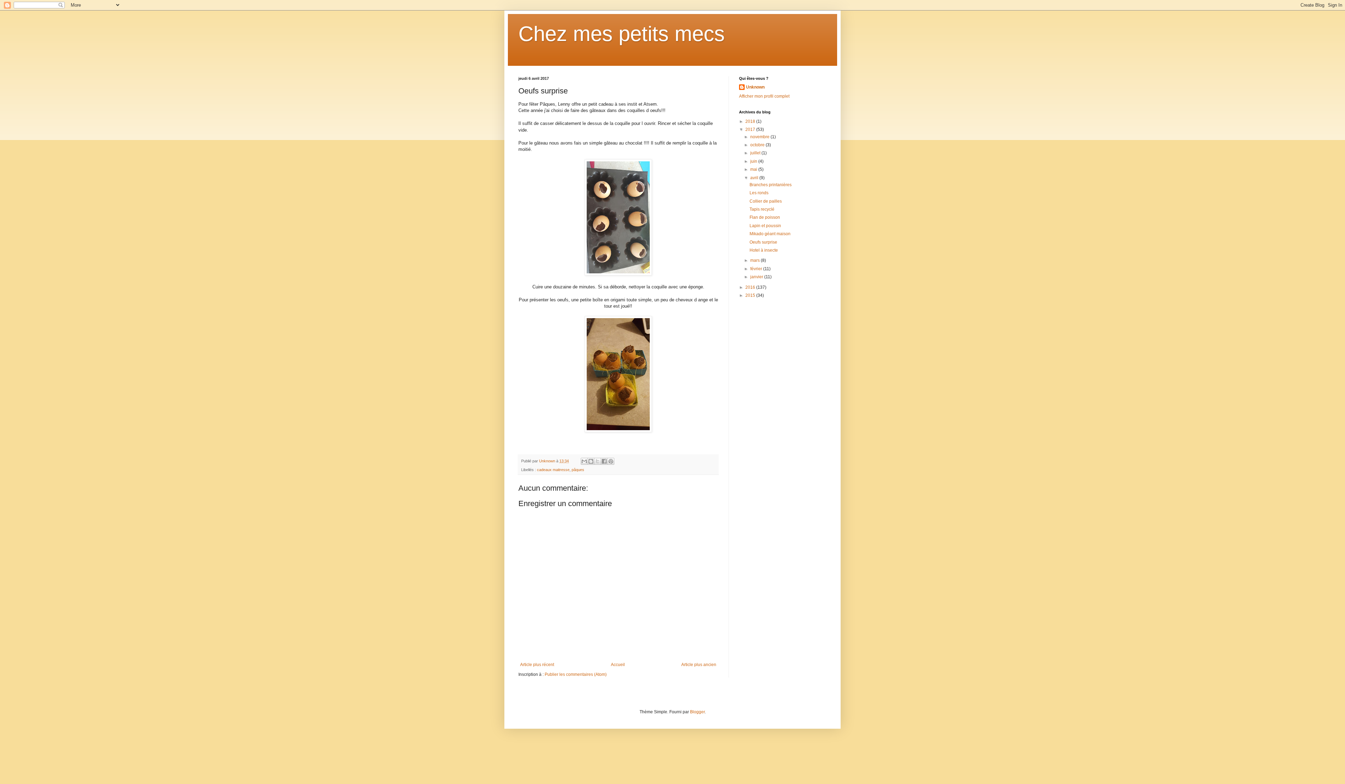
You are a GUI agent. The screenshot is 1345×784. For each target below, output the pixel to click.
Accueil (618, 664)
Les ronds (759, 192)
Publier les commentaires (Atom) (576, 674)
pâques (578, 470)
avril (754, 177)
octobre (758, 144)
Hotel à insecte (764, 250)
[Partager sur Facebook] (604, 461)
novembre (760, 136)
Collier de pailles (766, 201)
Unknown (755, 87)
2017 (750, 129)
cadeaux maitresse (553, 470)
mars (755, 260)
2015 (750, 295)
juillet (755, 152)
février (756, 268)
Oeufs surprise (763, 242)
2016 (750, 287)
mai (754, 169)
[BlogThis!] (590, 461)
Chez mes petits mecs (621, 34)
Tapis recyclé (762, 209)
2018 (750, 121)
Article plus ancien (698, 664)
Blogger (697, 711)
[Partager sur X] (597, 461)
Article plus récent (537, 664)
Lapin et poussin (765, 225)
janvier (757, 276)
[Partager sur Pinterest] (610, 461)
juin (754, 161)
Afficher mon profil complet (764, 96)
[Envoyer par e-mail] (584, 461)
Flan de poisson (765, 217)
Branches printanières (771, 184)
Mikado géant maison (770, 233)
